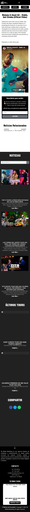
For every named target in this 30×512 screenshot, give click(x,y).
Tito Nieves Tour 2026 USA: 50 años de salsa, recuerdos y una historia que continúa (15, 288)
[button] (11, 407)
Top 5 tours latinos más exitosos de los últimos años (15, 201)
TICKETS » (15, 348)
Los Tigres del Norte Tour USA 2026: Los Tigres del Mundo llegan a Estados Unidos (15, 244)
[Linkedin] (21, 2)
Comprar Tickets (15, 502)
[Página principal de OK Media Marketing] (4, 2)
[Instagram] (11, 2)
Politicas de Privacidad (9, 507)
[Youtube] (16, 2)
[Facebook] (14, 2)
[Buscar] (27, 162)
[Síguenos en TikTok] (19, 2)
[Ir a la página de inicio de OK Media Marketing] (15, 448)
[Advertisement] (15, 146)
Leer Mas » (15, 208)
